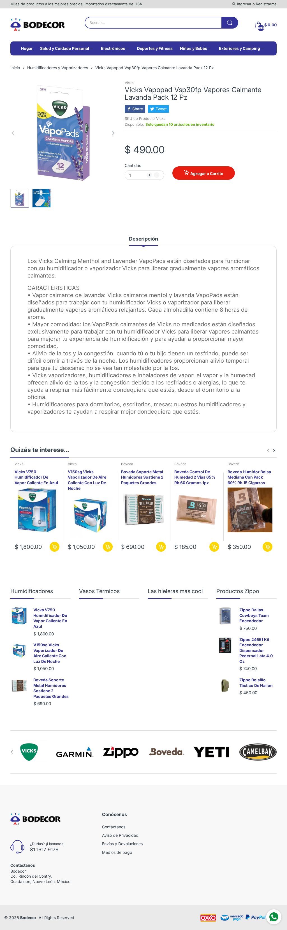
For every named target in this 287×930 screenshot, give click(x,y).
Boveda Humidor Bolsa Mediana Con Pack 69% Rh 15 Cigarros (249, 477)
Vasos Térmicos (99, 591)
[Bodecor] (37, 25)
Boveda (127, 464)
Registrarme (266, 4)
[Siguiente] (13, 133)
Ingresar (245, 4)
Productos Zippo (237, 591)
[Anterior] (113, 133)
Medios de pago (117, 852)
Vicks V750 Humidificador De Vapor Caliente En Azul (36, 477)
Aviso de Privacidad (120, 835)
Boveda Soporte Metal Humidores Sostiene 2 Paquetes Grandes (142, 477)
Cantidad (133, 165)
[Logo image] (29, 752)
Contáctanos (113, 826)
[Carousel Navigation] (271, 450)
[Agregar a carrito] (54, 547)
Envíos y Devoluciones (122, 843)
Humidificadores (31, 591)
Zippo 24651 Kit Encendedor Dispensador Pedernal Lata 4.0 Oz (256, 650)
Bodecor (28, 917)
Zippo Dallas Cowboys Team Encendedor (254, 615)
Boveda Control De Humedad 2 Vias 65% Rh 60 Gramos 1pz (194, 477)
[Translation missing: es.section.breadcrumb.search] (229, 23)
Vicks (129, 83)
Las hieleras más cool (175, 591)
